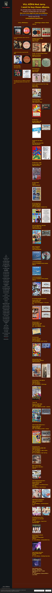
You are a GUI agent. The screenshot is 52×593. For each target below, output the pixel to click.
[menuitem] (6, 255)
